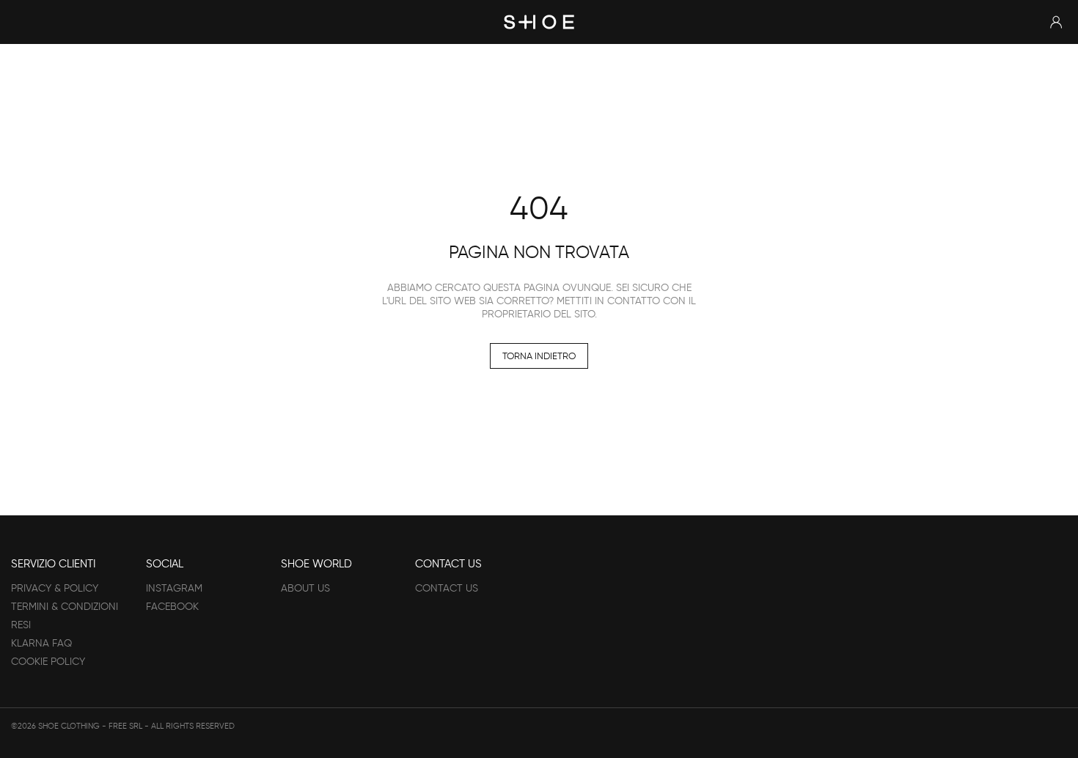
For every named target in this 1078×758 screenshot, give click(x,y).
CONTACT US (446, 588)
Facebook (172, 606)
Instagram (174, 588)
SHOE (539, 21)
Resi (21, 625)
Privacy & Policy (54, 588)
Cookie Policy (48, 661)
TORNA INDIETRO (539, 355)
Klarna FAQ (41, 643)
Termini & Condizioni (64, 606)
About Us (305, 588)
